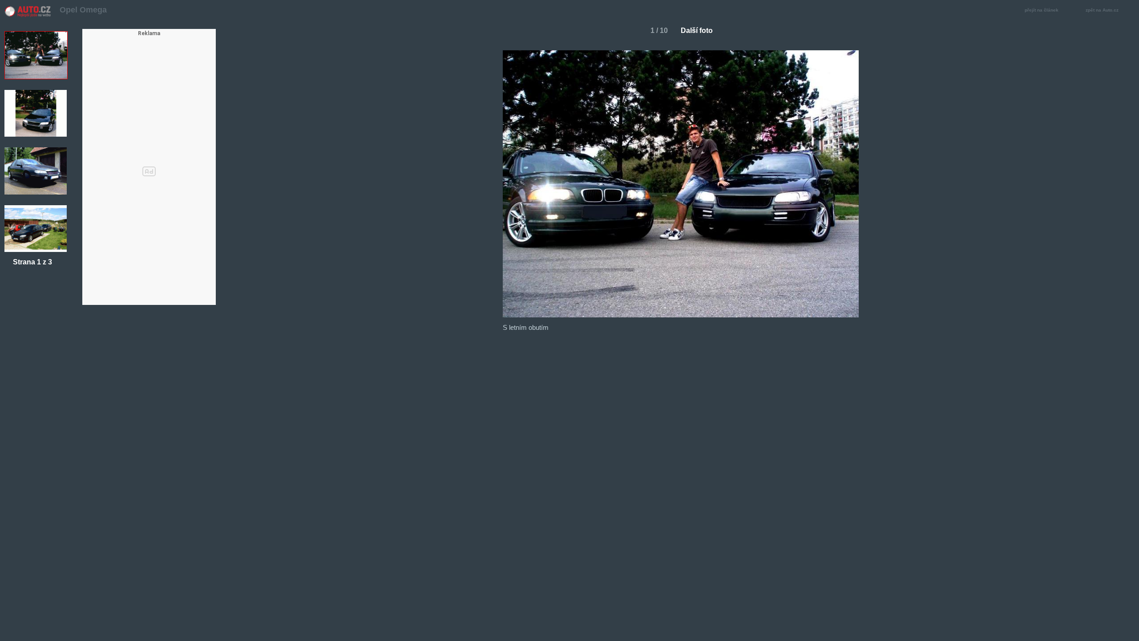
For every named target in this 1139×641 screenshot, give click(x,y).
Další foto (697, 30)
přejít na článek (1041, 10)
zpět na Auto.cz (1102, 10)
